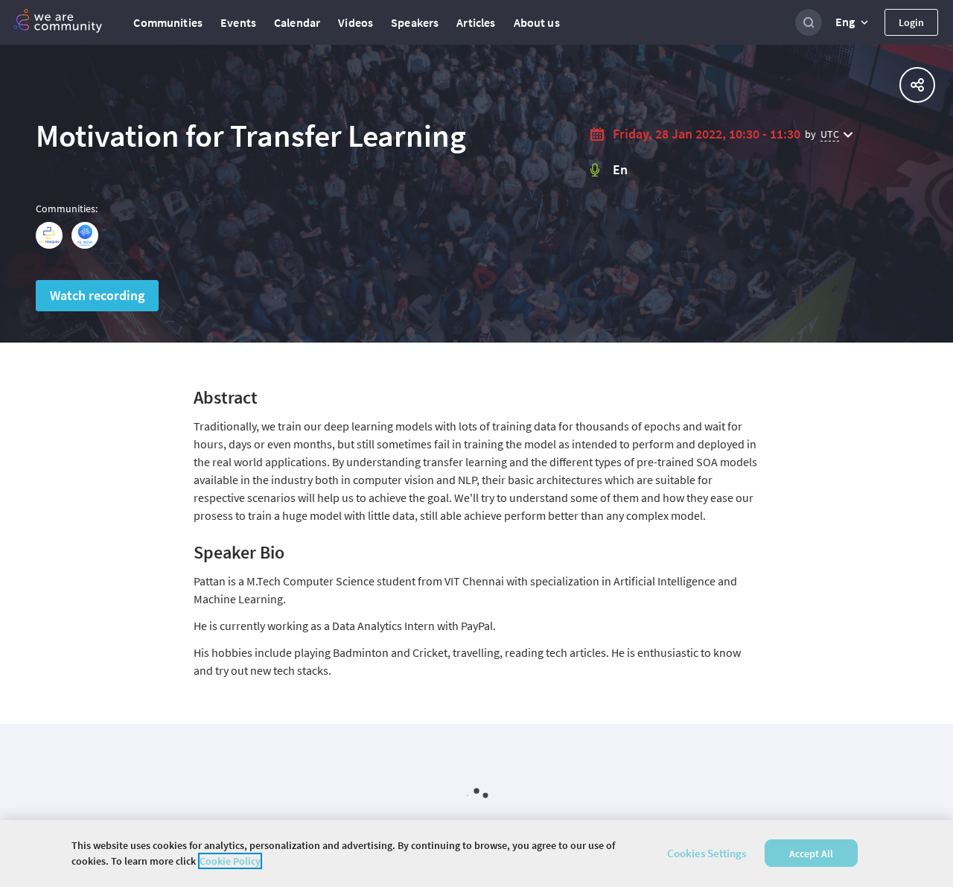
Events (238, 22)
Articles (475, 22)
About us (537, 22)
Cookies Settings (706, 853)
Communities (168, 22)
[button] (853, 22)
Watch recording (97, 295)
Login (911, 22)
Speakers (415, 22)
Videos (355, 22)
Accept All (811, 853)
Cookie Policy (230, 861)
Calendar (297, 22)
